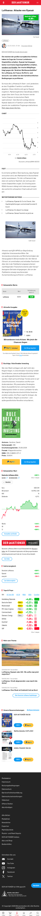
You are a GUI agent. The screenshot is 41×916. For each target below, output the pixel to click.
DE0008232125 (13, 478)
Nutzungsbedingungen (10, 785)
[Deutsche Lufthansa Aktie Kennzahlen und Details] (20, 509)
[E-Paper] (17, 913)
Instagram (11, 868)
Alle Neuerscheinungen (33, 710)
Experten (5, 826)
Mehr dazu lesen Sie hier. (11, 108)
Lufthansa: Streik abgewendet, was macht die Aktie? (19, 682)
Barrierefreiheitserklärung (12, 793)
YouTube (10, 863)
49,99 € (18, 742)
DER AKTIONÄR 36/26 (22, 714)
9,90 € (18, 759)
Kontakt (10, 859)
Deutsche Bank (7, 602)
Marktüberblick (7, 830)
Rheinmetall (6, 606)
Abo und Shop (7, 840)
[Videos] (3, 913)
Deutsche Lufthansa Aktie (10, 475)
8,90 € (18, 725)
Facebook (11, 872)
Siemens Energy (7, 615)
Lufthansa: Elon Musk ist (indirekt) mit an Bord (20, 690)
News (20, 602)
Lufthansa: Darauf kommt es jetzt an (19, 213)
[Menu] (38, 2)
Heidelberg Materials (8, 599)
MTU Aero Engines (8, 609)
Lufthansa (5, 41)
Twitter (10, 876)
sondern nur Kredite (9, 67)
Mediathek (6, 819)
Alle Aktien (6, 815)
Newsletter (6, 822)
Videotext (5, 800)
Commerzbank (6, 612)
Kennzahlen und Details (10, 534)
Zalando (4, 625)
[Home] (24, 913)
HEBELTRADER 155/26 (22, 748)
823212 (4, 478)
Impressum (6, 782)
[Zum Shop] (10, 913)
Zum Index (7, 559)
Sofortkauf (15, 348)
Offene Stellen (7, 804)
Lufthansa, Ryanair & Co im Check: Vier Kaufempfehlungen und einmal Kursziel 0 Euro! (21, 204)
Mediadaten (6, 778)
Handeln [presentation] (36, 885)
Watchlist (8, 482)
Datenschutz (6, 789)
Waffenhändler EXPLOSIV (23, 731)
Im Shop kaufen (30, 348)
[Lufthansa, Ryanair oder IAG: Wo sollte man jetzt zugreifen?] (20, 655)
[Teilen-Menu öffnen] (31, 913)
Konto (20, 355)
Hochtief (4, 622)
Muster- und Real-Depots (11, 833)
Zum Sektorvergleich (9, 581)
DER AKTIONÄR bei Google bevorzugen (14, 52)
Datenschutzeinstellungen (12, 796)
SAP (3, 628)
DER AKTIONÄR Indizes (10, 837)
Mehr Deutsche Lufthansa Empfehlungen (26, 695)
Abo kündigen (7, 807)
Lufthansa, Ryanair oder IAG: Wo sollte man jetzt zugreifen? (20, 673)
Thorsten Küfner (26, 46)
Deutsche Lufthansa (29, 161)
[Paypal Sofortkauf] (11, 462)
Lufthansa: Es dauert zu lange (17, 210)
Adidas (4, 619)
